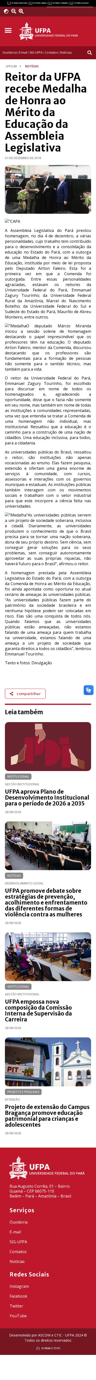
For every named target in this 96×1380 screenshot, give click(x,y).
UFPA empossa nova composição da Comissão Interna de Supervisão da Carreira (38, 1010)
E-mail (15, 1232)
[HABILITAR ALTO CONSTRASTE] (7, 11)
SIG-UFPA (18, 1241)
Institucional (18, 776)
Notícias (14, 876)
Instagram (19, 1286)
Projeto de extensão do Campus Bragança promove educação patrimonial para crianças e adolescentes (47, 1116)
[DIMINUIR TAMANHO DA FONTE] (14, 11)
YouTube (18, 1316)
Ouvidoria (19, 1222)
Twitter (16, 1306)
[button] (8, 30)
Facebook (18, 1296)
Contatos (18, 1251)
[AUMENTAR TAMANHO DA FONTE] (23, 11)
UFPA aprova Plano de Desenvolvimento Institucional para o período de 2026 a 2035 (47, 797)
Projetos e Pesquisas (23, 1092)
